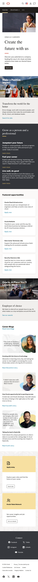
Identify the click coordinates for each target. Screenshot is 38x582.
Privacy (16, 564)
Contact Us (28, 570)
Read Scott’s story (8, 446)
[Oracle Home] (8, 3)
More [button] (24, 10)
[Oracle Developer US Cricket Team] (19, 381)
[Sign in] (30, 3)
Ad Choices (17, 567)
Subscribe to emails (7, 570)
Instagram (13, 547)
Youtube (20, 552)
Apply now (8, 212)
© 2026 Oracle (6, 564)
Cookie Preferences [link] (7, 567)
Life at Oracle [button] (14, 10)
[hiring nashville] (19, 419)
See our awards (7, 315)
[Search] (23, 3)
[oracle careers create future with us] (19, 86)
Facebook (14, 542)
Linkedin (27, 547)
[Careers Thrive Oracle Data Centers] (19, 343)
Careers (24, 567)
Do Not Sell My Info (24, 564)
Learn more (6, 153)
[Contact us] (34, 3)
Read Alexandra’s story (10, 368)
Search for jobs (7, 118)
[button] (3, 3)
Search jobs (8, 67)
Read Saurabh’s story (9, 406)
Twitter (28, 542)
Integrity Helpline (19, 570)
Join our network (11, 521)
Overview (5, 10)
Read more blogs (8, 329)
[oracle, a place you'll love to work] (19, 289)
